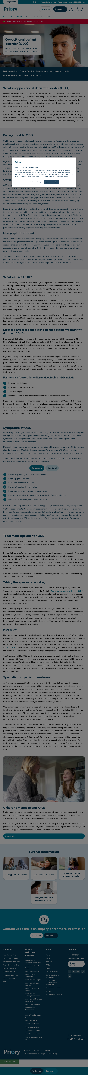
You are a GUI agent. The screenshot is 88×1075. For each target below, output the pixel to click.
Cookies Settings (35, 182)
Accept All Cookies (51, 182)
